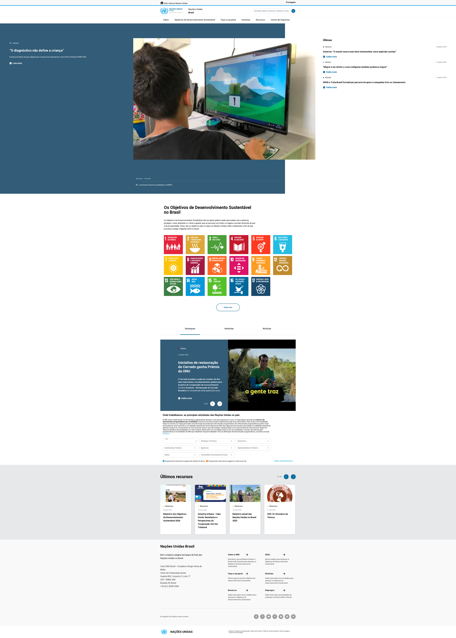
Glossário (166, 434)
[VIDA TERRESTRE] (217, 286)
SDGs (267, 554)
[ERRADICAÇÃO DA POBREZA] (173, 244)
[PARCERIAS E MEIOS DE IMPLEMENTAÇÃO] (260, 286)
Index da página (284, 631)
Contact (231, 631)
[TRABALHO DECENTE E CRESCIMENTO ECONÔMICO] (195, 265)
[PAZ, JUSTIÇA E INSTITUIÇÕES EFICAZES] (238, 286)
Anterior (139, 179)
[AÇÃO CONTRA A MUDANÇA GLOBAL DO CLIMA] (173, 286)
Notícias (267, 328)
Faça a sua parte (235, 574)
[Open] (231, 441)
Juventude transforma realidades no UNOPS (155, 185)
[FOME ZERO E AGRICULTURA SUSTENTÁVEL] (195, 244)
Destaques (190, 328)
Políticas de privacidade (270, 631)
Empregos (269, 590)
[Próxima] (219, 403)
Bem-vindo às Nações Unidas (176, 3)
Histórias (229, 328)
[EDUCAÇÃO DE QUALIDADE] (238, 244)
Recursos (232, 590)
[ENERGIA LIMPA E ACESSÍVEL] (173, 265)
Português (291, 2)
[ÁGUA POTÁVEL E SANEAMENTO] (282, 244)
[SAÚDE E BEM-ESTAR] (217, 244)
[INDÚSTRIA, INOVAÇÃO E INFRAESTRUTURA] (217, 265)
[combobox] (180, 441)
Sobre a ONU (234, 554)
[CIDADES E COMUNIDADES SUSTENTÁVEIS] (260, 265)
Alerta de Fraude (256, 631)
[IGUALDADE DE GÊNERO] (260, 244)
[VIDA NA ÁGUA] (195, 286)
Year (166, 439)
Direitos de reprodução (242, 631)
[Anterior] (212, 403)
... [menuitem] (166, 441)
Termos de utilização (236, 632)
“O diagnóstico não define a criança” (37, 50)
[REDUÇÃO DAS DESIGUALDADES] (238, 265)
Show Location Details (283, 461)
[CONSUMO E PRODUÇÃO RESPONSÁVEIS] (282, 265)
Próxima (147, 179)
